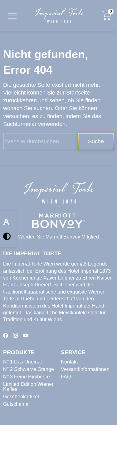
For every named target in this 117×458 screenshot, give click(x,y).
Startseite (78, 93)
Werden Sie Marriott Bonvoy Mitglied (58, 236)
